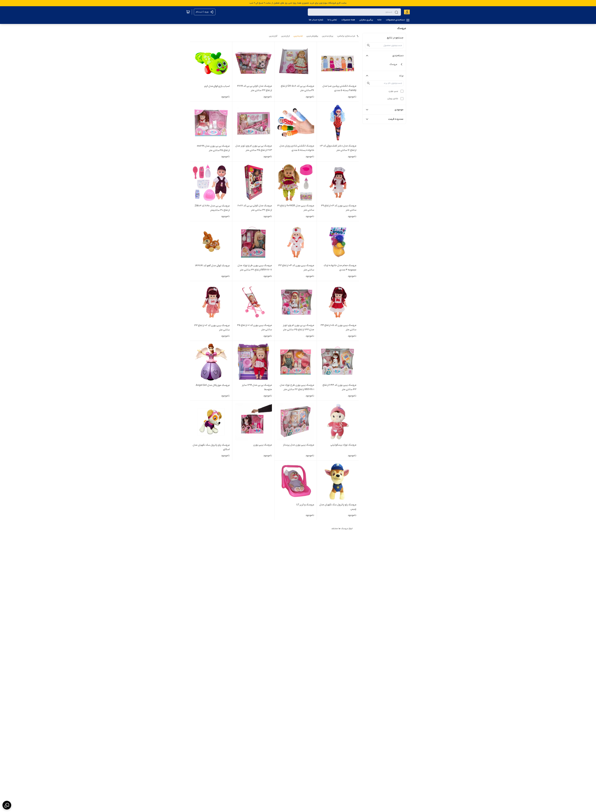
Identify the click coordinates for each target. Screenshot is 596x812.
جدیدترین (298, 35)
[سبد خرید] (188, 12)
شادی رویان (392, 98)
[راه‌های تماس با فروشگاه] (6, 805)
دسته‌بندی (397, 55)
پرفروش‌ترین (312, 35)
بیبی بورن (393, 91)
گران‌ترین (273, 35)
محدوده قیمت (395, 119)
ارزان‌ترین (285, 35)
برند (401, 75)
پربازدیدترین (327, 35)
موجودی (399, 109)
